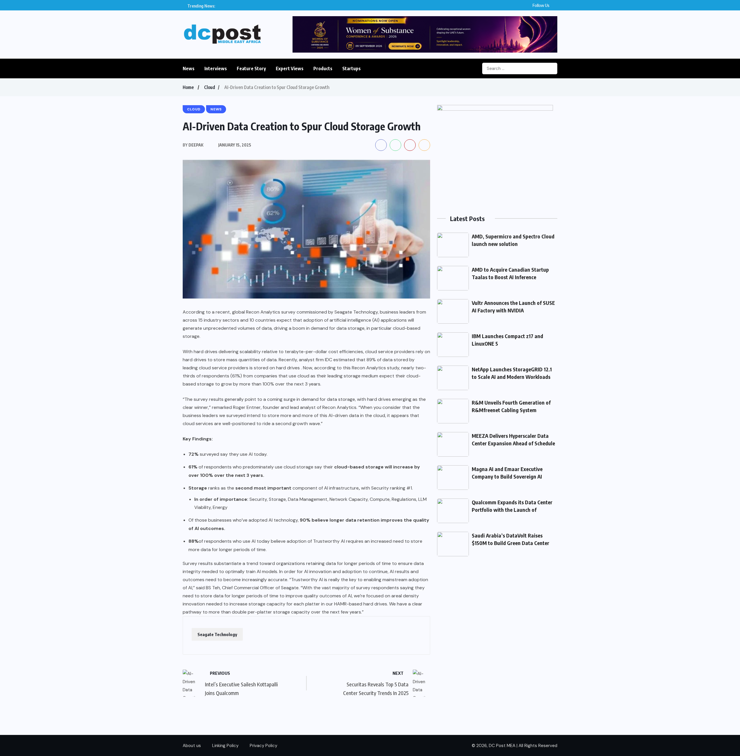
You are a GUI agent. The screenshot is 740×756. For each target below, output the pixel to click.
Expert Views (290, 68)
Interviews (215, 68)
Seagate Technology (217, 634)
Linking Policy (225, 745)
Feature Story (251, 68)
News (189, 68)
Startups (351, 68)
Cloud (209, 87)
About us (192, 745)
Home (188, 87)
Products (322, 68)
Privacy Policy (263, 745)
